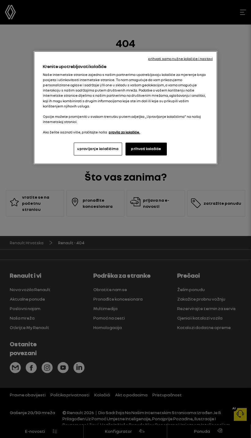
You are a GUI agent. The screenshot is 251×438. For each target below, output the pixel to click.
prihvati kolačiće (146, 149)
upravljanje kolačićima (98, 149)
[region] (125, 107)
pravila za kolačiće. (124, 132)
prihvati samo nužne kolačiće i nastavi (180, 59)
